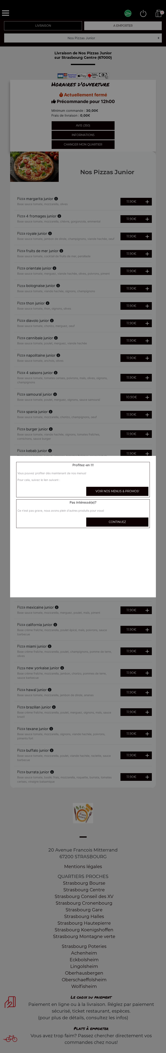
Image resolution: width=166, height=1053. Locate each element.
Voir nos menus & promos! (117, 491)
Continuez (117, 522)
